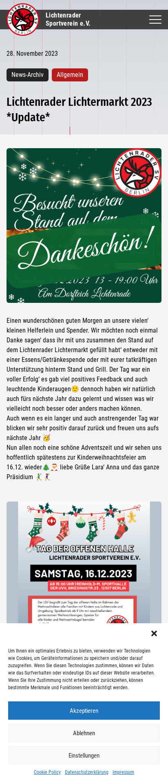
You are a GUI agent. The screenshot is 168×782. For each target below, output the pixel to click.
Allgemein (70, 75)
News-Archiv (27, 75)
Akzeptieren (84, 710)
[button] (155, 634)
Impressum (123, 772)
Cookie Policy (47, 772)
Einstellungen (84, 755)
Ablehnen (84, 733)
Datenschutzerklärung (86, 772)
